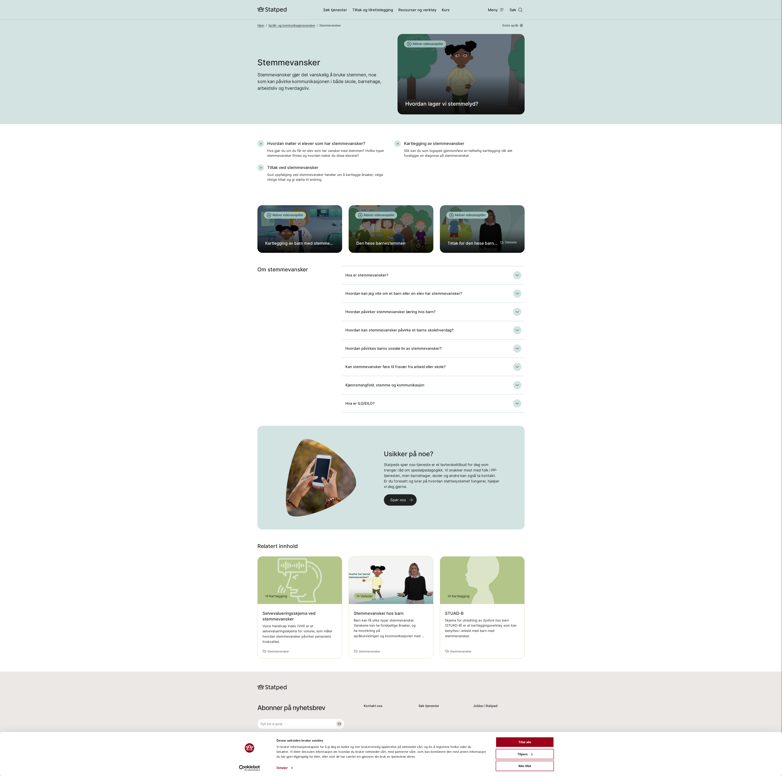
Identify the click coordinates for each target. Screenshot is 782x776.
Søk (513, 10)
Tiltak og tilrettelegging (372, 10)
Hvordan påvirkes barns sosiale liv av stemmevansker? (393, 348)
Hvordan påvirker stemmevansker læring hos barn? (390, 312)
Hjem (260, 25)
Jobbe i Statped (485, 706)
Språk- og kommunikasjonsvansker (291, 25)
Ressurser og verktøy (417, 10)
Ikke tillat (524, 766)
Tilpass (522, 754)
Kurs (446, 10)
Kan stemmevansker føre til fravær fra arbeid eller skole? (395, 367)
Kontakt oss (373, 706)
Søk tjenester (335, 10)
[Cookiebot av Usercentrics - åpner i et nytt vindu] (249, 768)
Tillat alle (524, 742)
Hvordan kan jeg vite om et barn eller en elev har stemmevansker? (403, 293)
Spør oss (398, 500)
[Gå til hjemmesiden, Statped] (272, 10)
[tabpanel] (461, 74)
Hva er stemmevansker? (366, 275)
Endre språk (510, 25)
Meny (493, 10)
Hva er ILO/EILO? (360, 403)
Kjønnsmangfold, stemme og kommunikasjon (384, 385)
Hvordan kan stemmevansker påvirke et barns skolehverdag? (399, 330)
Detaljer (282, 767)
